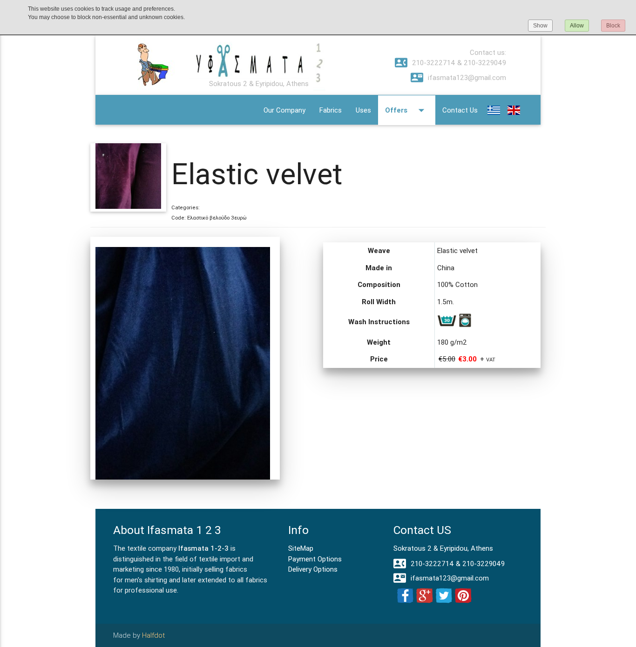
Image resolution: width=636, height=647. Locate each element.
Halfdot (153, 635)
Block (613, 25)
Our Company (284, 110)
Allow (577, 25)
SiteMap (300, 548)
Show (540, 25)
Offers (406, 110)
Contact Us (460, 110)
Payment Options (315, 558)
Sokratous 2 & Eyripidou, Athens (443, 548)
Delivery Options (313, 569)
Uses (363, 110)
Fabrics (330, 110)
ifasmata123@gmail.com (458, 78)
